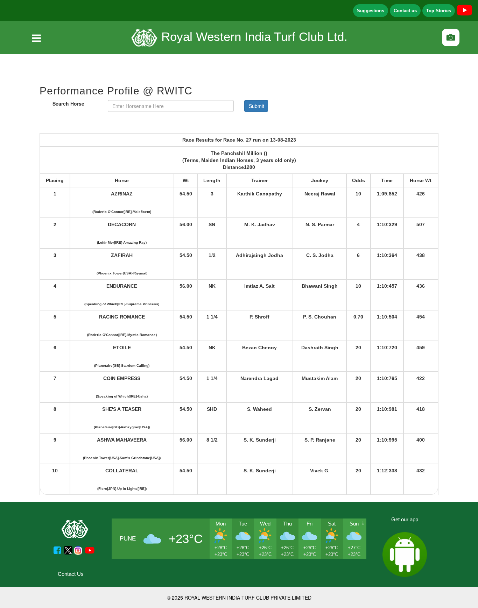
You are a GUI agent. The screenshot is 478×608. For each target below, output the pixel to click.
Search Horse (68, 103)
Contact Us (71, 574)
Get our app (404, 519)
